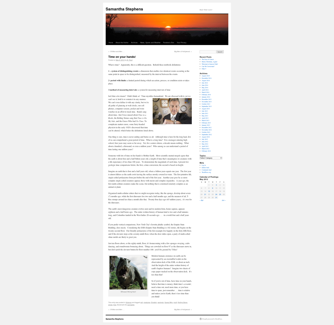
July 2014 (205, 83)
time (114, 305)
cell (141, 302)
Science (129, 302)
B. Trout (129, 60)
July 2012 (205, 139)
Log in (204, 165)
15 (209, 191)
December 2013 (206, 99)
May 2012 (205, 144)
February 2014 (206, 94)
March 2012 (205, 148)
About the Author (122, 42)
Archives (134, 42)
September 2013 (207, 106)
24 (216, 194)
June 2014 (205, 85)
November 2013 (207, 102)
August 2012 (206, 137)
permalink (130, 305)
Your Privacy (181, 42)
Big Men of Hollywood (183, 51)
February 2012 (206, 151)
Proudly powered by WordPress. (212, 319)
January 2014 (206, 97)
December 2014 (206, 78)
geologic (161, 302)
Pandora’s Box (168, 42)
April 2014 (205, 90)
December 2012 (206, 127)
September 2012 (207, 134)
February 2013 (206, 123)
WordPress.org (206, 172)
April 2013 (205, 118)
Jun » (224, 200)
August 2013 (206, 109)
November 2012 (207, 130)
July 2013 (205, 111)
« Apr (201, 200)
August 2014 (206, 80)
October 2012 (206, 132)
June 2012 (205, 141)
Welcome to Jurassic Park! (210, 64)
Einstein (154, 302)
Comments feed (206, 170)
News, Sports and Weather (150, 42)
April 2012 (205, 146)
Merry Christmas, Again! (209, 62)
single (110, 305)
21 (205, 194)
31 (216, 197)
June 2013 (205, 113)
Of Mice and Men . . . (116, 51)
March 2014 (205, 92)
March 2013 (205, 120)
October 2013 (206, 104)
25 (220, 194)
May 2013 (205, 116)
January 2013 (206, 125)
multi (175, 302)
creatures (147, 302)
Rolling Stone (182, 302)
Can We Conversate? (208, 66)
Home (111, 42)
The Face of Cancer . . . (209, 59)
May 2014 (205, 87)
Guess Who (169, 302)
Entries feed (205, 167)
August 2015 (206, 76)
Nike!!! (204, 69)
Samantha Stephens (124, 9)
